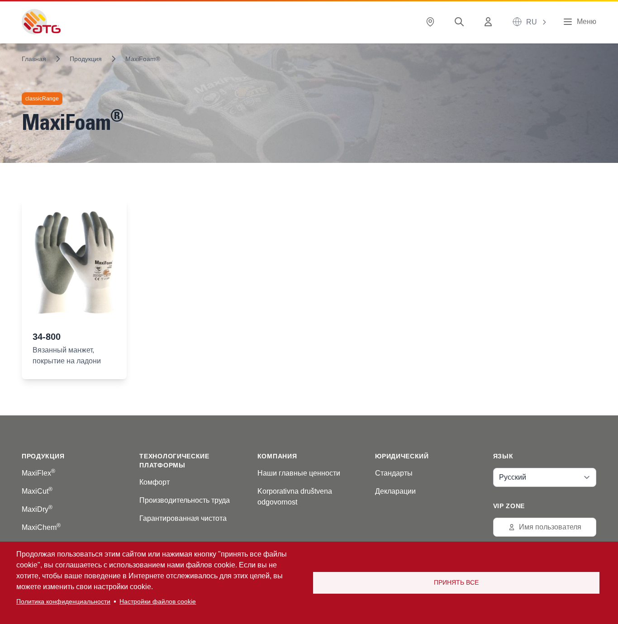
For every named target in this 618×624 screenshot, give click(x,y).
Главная (34, 58)
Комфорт (154, 482)
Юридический (402, 456)
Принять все (456, 582)
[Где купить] (432, 22)
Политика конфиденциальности (63, 601)
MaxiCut (37, 491)
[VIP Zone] (490, 22)
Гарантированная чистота (183, 518)
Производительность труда (184, 500)
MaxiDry (37, 509)
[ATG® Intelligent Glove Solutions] (41, 21)
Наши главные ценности (298, 473)
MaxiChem (41, 527)
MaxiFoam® (142, 58)
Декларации (395, 491)
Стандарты (394, 473)
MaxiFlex (38, 473)
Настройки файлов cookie (157, 601)
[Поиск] (461, 22)
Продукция (86, 58)
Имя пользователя (550, 527)
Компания (277, 456)
